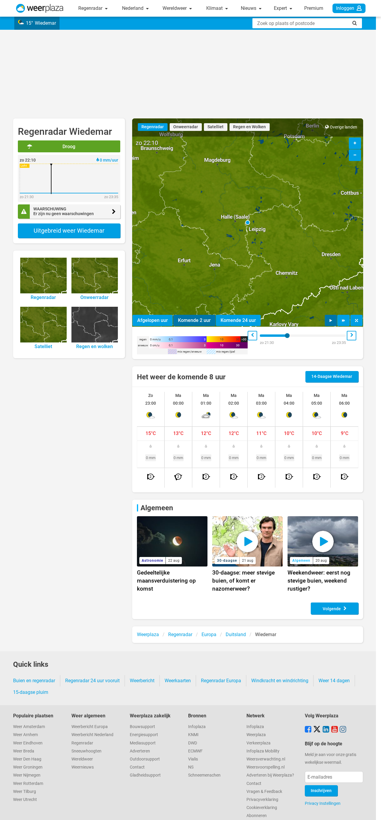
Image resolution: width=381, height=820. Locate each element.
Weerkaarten (178, 680)
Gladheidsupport (145, 775)
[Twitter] (317, 729)
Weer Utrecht (25, 799)
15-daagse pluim (30, 692)
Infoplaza (197, 726)
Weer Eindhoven (28, 743)
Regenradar (91, 8)
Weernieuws (82, 767)
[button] (247, 222)
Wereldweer (175, 8)
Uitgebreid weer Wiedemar (69, 230)
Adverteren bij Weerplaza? (270, 775)
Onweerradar (185, 126)
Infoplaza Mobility (262, 751)
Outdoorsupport (145, 759)
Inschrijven (321, 790)
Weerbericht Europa (89, 726)
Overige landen (343, 127)
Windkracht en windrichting (279, 680)
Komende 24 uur (238, 320)
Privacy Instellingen (323, 803)
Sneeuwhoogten (86, 751)
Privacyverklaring (262, 799)
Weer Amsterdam (29, 726)
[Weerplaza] (39, 8)
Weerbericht (142, 680)
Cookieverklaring (261, 807)
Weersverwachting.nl (265, 759)
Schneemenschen (204, 775)
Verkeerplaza (258, 743)
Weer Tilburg (24, 791)
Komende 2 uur (194, 320)
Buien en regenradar (34, 680)
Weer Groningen (28, 767)
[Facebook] (308, 729)
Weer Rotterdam (28, 783)
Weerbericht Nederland (92, 734)
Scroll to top (371, 810)
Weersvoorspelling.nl (265, 767)
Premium (313, 8)
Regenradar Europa (221, 680)
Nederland (133, 8)
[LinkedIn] (326, 729)
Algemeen (156, 508)
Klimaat (215, 8)
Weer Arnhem (25, 734)
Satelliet (215, 126)
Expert (281, 8)
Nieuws (249, 8)
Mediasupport (143, 743)
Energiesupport (144, 734)
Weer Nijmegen (26, 775)
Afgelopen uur (152, 320)
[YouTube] (334, 729)
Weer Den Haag (27, 759)
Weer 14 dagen (334, 680)
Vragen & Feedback (264, 791)
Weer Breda (23, 751)
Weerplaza (256, 734)
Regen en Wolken (249, 126)
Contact (137, 767)
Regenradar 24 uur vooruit (92, 680)
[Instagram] (343, 729)
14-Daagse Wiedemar (331, 376)
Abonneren (256, 815)
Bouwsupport (142, 726)
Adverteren (140, 751)
